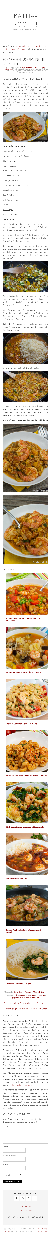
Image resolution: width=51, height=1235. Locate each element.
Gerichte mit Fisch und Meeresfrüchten (30, 992)
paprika (15, 998)
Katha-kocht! (25, 20)
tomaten (27, 998)
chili (29, 995)
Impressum (27, 1206)
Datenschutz (26, 1210)
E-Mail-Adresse (9, 1156)
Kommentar (9, 1126)
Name (5, 1146)
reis (21, 998)
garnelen (41, 995)
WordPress (42, 1231)
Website (6, 1165)
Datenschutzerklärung (22, 1085)
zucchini (35, 998)
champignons (21, 995)
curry (34, 995)
